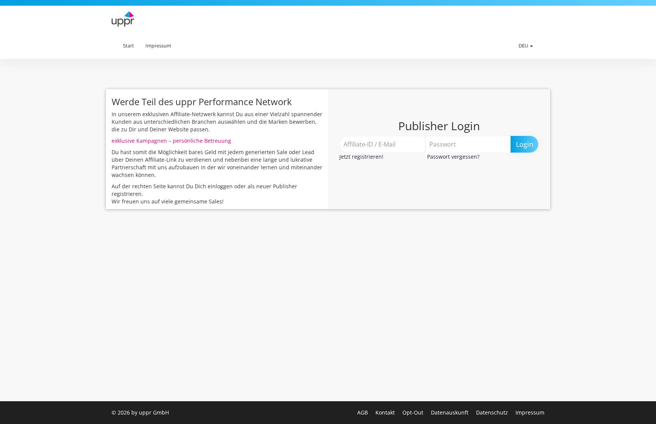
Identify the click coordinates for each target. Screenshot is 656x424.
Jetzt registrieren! (361, 156)
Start (128, 45)
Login (524, 144)
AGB (363, 412)
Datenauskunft (450, 412)
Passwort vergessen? (453, 156)
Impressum (158, 45)
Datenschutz (492, 412)
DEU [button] (524, 45)
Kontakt (385, 412)
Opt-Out (413, 412)
